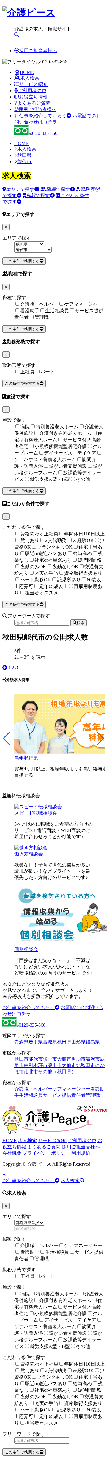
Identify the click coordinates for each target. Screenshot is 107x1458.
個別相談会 (26, 949)
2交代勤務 (56, 540)
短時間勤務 (89, 560)
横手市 (50, 1059)
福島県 (93, 1041)
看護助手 (29, 310)
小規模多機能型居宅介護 (60, 446)
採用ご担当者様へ (38, 50)
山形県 (78, 1041)
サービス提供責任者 (64, 1095)
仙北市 (31, 1071)
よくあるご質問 (34, 103)
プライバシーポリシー (46, 1153)
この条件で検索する (22, 261)
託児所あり (69, 579)
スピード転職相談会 (35, 813)
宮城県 (50, 1041)
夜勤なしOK (65, 566)
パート (47, 371)
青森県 (21, 1041)
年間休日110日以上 (84, 533)
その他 (83, 479)
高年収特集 (26, 757)
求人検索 (29, 78)
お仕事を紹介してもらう (40, 115)
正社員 (27, 371)
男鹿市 (78, 1059)
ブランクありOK (55, 546)
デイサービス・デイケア (70, 452)
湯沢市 (93, 1059)
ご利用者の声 (32, 90)
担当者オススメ (41, 592)
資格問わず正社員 (39, 533)
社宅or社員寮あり (53, 560)
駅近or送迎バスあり (46, 553)
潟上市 (55, 1065)
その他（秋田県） (57, 1071)
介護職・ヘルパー (39, 304)
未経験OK (83, 540)
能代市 (24, 161)
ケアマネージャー (83, 304)
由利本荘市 (36, 1065)
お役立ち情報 (33, 96)
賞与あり (29, 540)
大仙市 (69, 1065)
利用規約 (80, 1153)
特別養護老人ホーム (57, 426)
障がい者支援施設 (68, 466)
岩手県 (36, 1041)
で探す (20, 189)
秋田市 (21, 1059)
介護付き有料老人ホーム (65, 433)
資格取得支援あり (83, 573)
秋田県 (24, 155)
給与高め (82, 553)
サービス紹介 (33, 84)
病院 (25, 426)
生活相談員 (57, 310)
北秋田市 (85, 1065)
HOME (27, 72)
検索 (80, 622)
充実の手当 (46, 573)
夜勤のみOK (33, 566)
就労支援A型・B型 (50, 479)
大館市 (64, 1059)
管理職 (41, 317)
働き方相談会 (28, 853)
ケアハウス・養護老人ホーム (45, 459)
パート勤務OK (35, 579)
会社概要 (11, 1153)
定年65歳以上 (53, 586)
